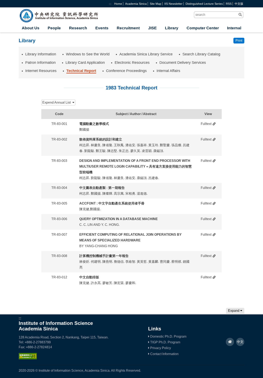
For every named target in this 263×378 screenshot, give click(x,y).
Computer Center (203, 28)
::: (110, 3)
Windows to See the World (88, 54)
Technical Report (81, 71)
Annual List (57, 102)
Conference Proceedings (126, 71)
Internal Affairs (168, 71)
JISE (152, 28)
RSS (229, 3)
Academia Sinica (136, 3)
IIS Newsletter (173, 3)
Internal (234, 28)
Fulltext (206, 124)
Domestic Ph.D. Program (167, 336)
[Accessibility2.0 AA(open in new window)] (28, 358)
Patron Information (40, 63)
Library (171, 28)
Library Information (40, 54)
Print (238, 40)
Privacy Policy (160, 348)
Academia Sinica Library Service (146, 54)
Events (101, 28)
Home (118, 3)
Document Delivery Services (182, 63)
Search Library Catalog (201, 54)
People (54, 28)
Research (78, 28)
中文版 (239, 3)
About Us (30, 28)
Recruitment (128, 28)
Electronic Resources (132, 63)
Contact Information (164, 354)
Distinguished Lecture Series (204, 3)
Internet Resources (41, 71)
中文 (240, 342)
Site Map (155, 3)
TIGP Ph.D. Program (164, 342)
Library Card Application (85, 63)
